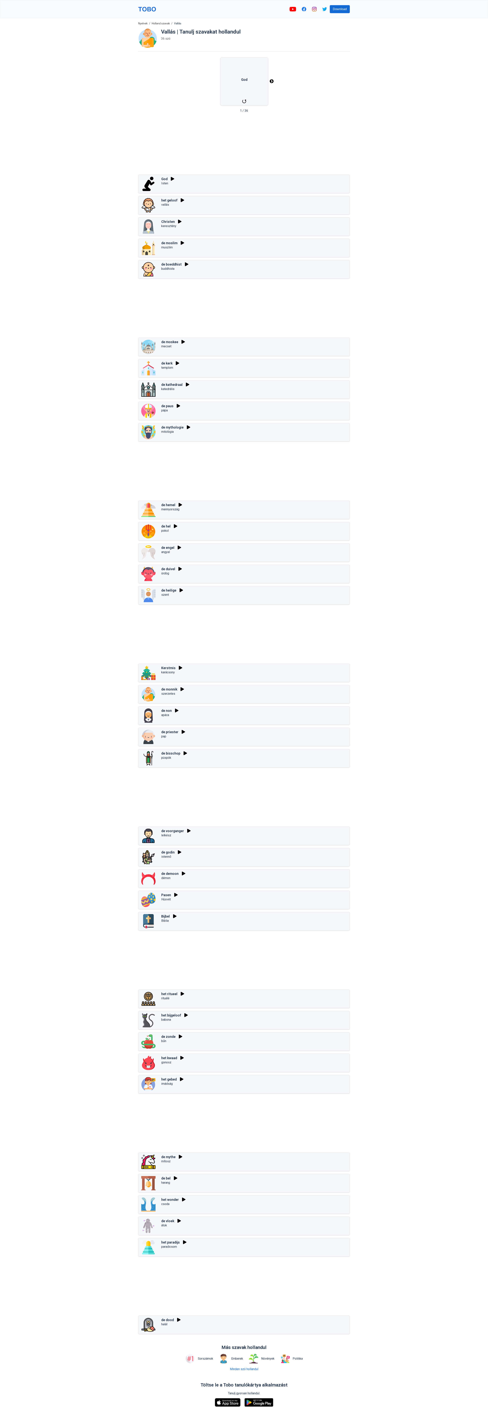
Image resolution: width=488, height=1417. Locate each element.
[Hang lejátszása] (172, 179)
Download (340, 9)
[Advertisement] (244, 145)
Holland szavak (161, 23)
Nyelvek (143, 23)
